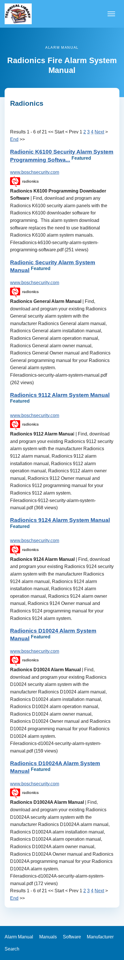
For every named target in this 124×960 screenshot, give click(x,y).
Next (99, 131)
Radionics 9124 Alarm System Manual (60, 520)
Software (72, 936)
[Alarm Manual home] (18, 13)
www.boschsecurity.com (34, 172)
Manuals (48, 936)
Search (12, 948)
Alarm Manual (19, 936)
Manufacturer (100, 936)
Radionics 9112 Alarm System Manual (60, 395)
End (14, 139)
